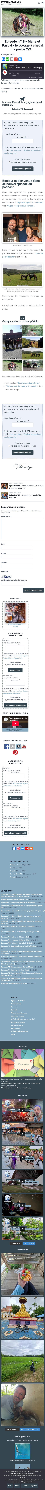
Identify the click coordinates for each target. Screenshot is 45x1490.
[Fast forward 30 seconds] (18, 74)
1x (14, 74)
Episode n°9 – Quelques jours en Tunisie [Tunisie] (19, 946)
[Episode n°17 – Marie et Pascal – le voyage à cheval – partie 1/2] (4, 486)
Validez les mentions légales (23, 162)
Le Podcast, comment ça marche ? (23, 1019)
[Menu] (42, 3)
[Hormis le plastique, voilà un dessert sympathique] (22, 1274)
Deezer (39, 88)
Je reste (12, 877)
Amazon (16, 88)
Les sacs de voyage (18, 1022)
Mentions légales (22, 159)
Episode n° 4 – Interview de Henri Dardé (15, 970)
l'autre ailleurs (11, 2)
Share (40, 77)
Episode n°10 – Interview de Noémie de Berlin (17, 943)
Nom (3, 544)
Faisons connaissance (19, 1013)
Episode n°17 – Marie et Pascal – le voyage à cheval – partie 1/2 (23, 911)
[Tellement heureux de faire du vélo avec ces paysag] (22, 1361)
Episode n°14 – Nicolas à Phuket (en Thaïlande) (18, 926)
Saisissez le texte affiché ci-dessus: (14, 580)
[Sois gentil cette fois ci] (22, 1405)
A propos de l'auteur (15, 624)
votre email (15, 645)
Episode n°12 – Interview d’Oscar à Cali (15, 937)
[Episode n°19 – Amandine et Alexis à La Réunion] (4, 495)
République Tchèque (25, 206)
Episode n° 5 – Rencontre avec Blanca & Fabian (17, 967)
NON (17, 1486)
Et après (13, 871)
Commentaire (6, 516)
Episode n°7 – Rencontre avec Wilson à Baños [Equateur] (21, 956)
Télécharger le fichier (10, 80)
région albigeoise (25, 202)
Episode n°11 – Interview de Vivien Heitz (15, 940)
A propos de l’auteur (18, 1001)
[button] (12, 342)
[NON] (42, 1479)
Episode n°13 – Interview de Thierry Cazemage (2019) (20, 932)
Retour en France (16, 865)
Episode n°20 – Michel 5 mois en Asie (14, 899)
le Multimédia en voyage (19, 1031)
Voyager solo (15, 1028)
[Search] (38, 3)
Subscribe (32, 77)
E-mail (4, 553)
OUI (9, 1486)
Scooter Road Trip (16, 874)
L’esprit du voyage (17, 1016)
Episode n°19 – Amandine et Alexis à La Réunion (18, 902)
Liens (13, 1034)
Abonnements (16, 1004)
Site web (4, 562)
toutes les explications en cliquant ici (22, 1461)
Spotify (4, 91)
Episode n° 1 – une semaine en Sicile (14, 983)
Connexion (15, 1007)
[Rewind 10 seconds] (10, 74)
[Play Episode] (5, 72)
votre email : (22, 137)
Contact (15, 627)
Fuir (11, 868)
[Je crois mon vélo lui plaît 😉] (22, 1318)
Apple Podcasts (28, 88)
